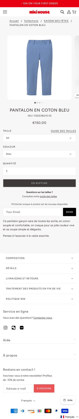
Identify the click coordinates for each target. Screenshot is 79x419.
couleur (9, 146)
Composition (15, 258)
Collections (31, 21)
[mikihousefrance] (39, 11)
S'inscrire (44, 388)
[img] (5, 327)
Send (69, 212)
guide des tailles (48, 196)
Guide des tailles (63, 131)
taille (7, 130)
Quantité (9, 163)
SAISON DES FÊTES (56, 21)
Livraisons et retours (22, 278)
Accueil (14, 21)
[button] (69, 417)
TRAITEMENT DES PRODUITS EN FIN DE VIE (33, 288)
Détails (11, 268)
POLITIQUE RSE (16, 299)
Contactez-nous (42, 317)
